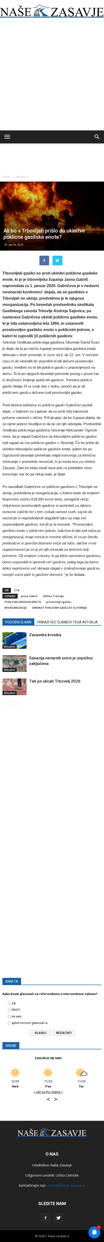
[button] (97, 136)
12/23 (71, 1084)
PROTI (16, 1010)
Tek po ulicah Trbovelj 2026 (55, 681)
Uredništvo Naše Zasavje (52, 1165)
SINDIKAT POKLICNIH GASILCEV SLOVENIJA (59, 607)
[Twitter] (58, 1218)
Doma (6, 177)
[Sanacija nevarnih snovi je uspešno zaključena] (14, 663)
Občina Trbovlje (53, 596)
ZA (14, 1003)
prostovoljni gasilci (58, 602)
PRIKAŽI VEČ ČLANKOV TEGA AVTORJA (67, 622)
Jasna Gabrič (29, 596)
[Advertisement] (52, 76)
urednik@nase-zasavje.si (66, 1185)
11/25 (38, 1084)
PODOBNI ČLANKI (18, 622)
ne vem (17, 1016)
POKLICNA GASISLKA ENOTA (23, 602)
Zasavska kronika (45, 634)
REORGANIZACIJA (16, 607)
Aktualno (21, 177)
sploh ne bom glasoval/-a (29, 1023)
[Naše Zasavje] (52, 11)
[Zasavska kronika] (14, 640)
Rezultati (64, 1033)
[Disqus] (52, 780)
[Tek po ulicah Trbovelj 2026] (14, 686)
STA (16, 590)
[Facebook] (45, 1218)
